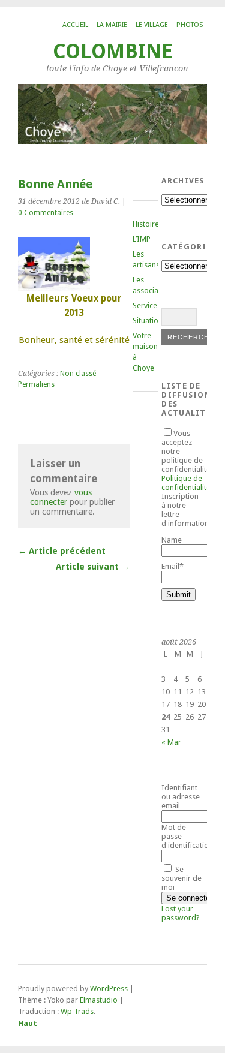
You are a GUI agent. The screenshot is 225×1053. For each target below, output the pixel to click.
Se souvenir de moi (181, 878)
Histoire (146, 223)
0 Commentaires (45, 213)
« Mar (171, 742)
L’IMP (142, 238)
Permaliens (36, 384)
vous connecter (61, 497)
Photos (189, 25)
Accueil (75, 25)
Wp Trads (77, 1011)
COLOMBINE (113, 51)
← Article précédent (62, 551)
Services (147, 305)
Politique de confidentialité (186, 483)
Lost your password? (180, 913)
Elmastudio (99, 999)
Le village (152, 25)
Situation (148, 320)
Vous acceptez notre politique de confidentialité (186, 460)
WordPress (109, 988)
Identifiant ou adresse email (180, 796)
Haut (27, 1023)
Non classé (78, 373)
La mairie (112, 25)
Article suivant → (93, 566)
